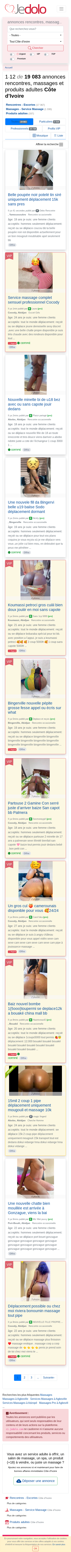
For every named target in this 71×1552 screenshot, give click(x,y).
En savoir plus (59, 1544)
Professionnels (23, 128)
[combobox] (35, 35)
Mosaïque (42, 135)
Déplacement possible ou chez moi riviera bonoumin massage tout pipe (34, 1311)
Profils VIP (54, 128)
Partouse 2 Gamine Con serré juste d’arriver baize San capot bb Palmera (33, 808)
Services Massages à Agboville (48, 1398)
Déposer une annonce (38, 1481)
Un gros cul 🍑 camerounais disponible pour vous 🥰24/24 (33, 908)
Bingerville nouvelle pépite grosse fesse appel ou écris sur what (34, 708)
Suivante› (49, 1377)
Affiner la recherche (47, 144)
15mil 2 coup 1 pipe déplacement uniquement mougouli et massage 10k (30, 1105)
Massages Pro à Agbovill (53, 1402)
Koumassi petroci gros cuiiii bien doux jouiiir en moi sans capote (35, 607)
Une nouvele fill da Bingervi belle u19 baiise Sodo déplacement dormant (31, 507)
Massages (46, 1394)
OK (35, 1548)
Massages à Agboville (15, 1398)
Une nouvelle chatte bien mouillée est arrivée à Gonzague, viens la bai (29, 1208)
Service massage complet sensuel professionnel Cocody (33, 299)
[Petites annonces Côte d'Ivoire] (25, 9)
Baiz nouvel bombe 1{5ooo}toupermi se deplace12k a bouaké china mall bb (35, 1008)
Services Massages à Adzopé (19, 1402)
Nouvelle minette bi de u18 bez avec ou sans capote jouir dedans (34, 404)
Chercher (37, 48)
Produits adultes (26, 1522)
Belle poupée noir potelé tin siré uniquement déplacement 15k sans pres (34, 199)
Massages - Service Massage (35, 1509)
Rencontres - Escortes (30, 1497)
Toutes (19, 121)
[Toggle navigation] (61, 9)
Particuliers (49, 121)
